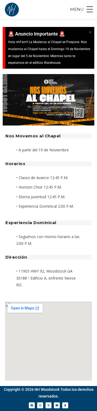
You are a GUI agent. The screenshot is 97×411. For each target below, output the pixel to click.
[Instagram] (40, 405)
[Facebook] (32, 405)
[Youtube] (57, 405)
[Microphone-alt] (65, 405)
